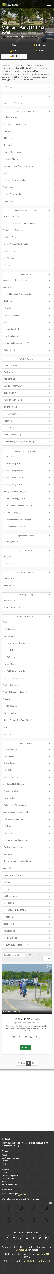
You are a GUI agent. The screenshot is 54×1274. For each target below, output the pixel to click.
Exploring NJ (42, 1254)
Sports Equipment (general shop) (17, 520)
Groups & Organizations (11, 1176)
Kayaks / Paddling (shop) (14, 499)
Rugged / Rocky (10, 664)
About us (5, 1155)
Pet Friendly (9, 258)
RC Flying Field (10, 896)
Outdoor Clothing (11, 513)
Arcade (7, 287)
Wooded (8, 699)
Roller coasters (10, 798)
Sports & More (26, 551)
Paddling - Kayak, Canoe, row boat (18, 166)
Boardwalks (9, 636)
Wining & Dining (27, 595)
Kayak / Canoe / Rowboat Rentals (18, 506)
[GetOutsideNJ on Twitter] (14, 1237)
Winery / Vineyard (11, 607)
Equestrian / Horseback (14, 124)
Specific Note (10, 706)
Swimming (8, 201)
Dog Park (8, 372)
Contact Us (21, 1250)
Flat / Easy (9, 629)
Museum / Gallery (11, 315)
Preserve (7, 421)
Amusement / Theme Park (15, 280)
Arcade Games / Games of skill (16, 812)
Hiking (7, 138)
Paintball (7, 173)
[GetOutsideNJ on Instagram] (40, 1237)
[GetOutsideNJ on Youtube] (33, 1237)
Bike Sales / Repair (12, 464)
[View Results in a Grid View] (49, 958)
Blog (4, 1164)
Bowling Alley (9, 756)
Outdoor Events (8, 1179)
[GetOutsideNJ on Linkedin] (46, 1237)
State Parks (9, 379)
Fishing (7, 131)
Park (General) (10, 414)
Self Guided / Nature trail (14, 671)
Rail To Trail (9, 428)
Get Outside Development (36, 1261)
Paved (6, 727)
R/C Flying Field (10, 336)
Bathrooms (9, 251)
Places (4, 1173)
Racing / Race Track (12, 329)
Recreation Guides (9, 1184)
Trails (6, 622)
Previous (21, 1063)
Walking (8, 187)
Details (25, 1047)
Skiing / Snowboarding (13, 194)
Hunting (7, 145)
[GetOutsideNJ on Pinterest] (20, 1237)
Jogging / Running (12, 152)
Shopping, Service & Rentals (27, 451)
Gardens (7, 854)
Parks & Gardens (27, 359)
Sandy (7, 734)
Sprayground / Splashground (16, 343)
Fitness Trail (9, 650)
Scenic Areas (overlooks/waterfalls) (18, 442)
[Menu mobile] (49, 3)
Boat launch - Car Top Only (15, 840)
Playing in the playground (15, 180)
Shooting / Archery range (14, 910)
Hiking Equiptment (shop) (14, 492)
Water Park (9, 350)
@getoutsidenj (33, 1199)
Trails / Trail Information (26, 616)
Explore (5, 1182)
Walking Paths (10, 685)
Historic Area (9, 393)
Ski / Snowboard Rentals (14, 527)
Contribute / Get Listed (11, 1158)
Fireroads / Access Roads (14, 643)
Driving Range (10, 763)
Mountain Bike (10, 159)
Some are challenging (13, 678)
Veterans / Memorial (12, 435)
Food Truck (9, 600)
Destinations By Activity (26, 111)
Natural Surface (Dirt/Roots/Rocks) (18, 720)
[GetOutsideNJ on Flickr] (27, 1237)
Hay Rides (8, 586)
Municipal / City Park (13, 400)
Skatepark (8, 917)
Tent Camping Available (13, 230)
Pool (6, 889)
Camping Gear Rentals (13, 478)
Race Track (8, 903)
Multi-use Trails (10, 237)
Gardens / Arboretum (13, 386)
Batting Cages (10, 749)
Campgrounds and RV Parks (27, 210)
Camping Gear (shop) (13, 471)
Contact (5, 1161)
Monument (9, 931)
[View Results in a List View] (44, 958)
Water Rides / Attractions (14, 805)
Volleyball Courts (11, 791)
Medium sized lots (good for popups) (19, 223)
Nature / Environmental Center (17, 861)
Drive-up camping (11, 216)
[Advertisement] (27, 1100)
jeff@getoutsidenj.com (29, 1194)
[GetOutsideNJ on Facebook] (8, 1237)
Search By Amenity (26, 743)
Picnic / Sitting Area (12, 875)
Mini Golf (8, 770)
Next (34, 1063)
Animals (7, 868)
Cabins (7, 265)
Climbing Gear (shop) (12, 485)
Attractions (27, 274)
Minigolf (7, 308)
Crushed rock (9, 713)
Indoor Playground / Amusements (18, 294)
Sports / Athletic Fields (13, 784)
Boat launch (9, 833)
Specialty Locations (27, 536)
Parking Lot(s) (10, 938)
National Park (10, 407)
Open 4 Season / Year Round (16, 244)
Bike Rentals (9, 457)
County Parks (10, 365)
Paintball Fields (10, 777)
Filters (10, 88)
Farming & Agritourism (26, 573)
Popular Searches (26, 97)
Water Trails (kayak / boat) (15, 692)
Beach (7, 826)
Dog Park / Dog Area (13, 847)
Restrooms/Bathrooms (14, 819)
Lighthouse (8, 301)
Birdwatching (10, 117)
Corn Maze (8, 579)
